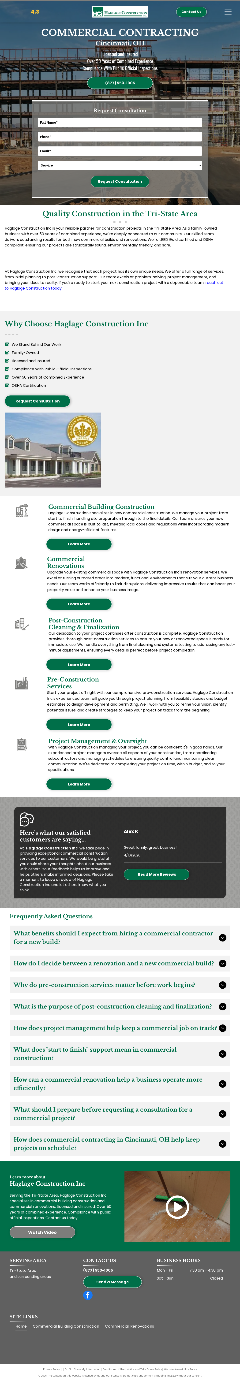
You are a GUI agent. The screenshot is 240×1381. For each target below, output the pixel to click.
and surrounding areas (30, 1276)
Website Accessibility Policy (180, 1369)
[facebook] (88, 1296)
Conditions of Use (113, 1369)
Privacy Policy (51, 1369)
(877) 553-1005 (98, 1270)
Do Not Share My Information (83, 1369)
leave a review (58, 879)
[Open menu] (228, 11)
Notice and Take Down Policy (144, 1369)
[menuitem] (24, 1326)
